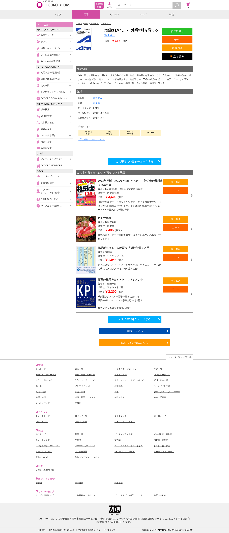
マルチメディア (43, 403)
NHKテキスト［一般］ (164, 451)
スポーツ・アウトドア (85, 446)
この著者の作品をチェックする (134, 161)
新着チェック (47, 35)
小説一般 (158, 369)
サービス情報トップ (45, 495)
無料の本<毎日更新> (51, 79)
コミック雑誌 (81, 451)
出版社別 (79, 482)
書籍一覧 (79, 369)
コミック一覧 (81, 416)
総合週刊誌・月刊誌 (163, 434)
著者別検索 (46, 116)
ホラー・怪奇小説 (44, 380)
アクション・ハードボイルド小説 (129, 380)
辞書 (116, 392)
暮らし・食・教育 (162, 446)
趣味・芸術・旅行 (44, 451)
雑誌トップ (41, 434)
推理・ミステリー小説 (46, 374)
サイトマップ (109, 530)
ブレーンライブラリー (52, 159)
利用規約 (41, 530)
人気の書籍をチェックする (135, 319)
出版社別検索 (47, 122)
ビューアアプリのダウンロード (128, 495)
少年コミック (120, 416)
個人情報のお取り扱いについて (62, 530)
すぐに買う (177, 31)
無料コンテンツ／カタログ (87, 457)
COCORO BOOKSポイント (54, 98)
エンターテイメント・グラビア (128, 446)
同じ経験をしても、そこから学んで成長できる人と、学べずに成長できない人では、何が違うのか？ (129, 267)
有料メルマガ (42, 457)
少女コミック (42, 421)
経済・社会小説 (161, 380)
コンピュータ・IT (162, 374)
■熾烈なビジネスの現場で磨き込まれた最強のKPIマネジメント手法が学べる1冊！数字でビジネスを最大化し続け (120, 302)
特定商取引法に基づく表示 (89, 530)
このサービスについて (52, 176)
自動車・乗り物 (161, 440)
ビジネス (114, 14)
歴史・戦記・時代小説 (85, 374)
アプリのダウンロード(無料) (50, 191)
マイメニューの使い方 (52, 206)
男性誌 (78, 440)
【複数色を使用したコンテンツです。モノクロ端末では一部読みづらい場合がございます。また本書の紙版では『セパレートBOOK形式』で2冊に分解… (129, 206)
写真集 (78, 403)
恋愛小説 (118, 386)
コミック (143, 14)
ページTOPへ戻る (178, 357)
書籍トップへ (135, 330)
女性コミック (81, 421)
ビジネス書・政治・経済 (125, 369)
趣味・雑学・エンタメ (85, 397)
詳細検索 (45, 109)
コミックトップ (43, 416)
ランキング (46, 41)
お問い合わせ (160, 495)
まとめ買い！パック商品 (53, 92)
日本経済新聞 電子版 (45, 470)
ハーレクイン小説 (162, 386)
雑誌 (171, 14)
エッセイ (40, 386)
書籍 (86, 14)
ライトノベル (120, 374)
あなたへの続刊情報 (50, 61)
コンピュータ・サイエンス (48, 446)
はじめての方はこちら (134, 342)
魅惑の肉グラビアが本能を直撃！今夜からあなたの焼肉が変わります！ (129, 237)
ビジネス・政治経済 (123, 434)
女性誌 (117, 440)
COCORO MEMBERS (51, 165)
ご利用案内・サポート (52, 199)
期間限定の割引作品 (50, 72)
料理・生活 (41, 397)
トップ (57, 14)
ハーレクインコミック (124, 421)
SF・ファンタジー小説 (85, 380)
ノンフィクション (83, 386)
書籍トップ (41, 369)
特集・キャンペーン (50, 48)
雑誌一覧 (79, 434)
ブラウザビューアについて (91, 139)
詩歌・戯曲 (119, 397)
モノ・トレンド (43, 440)
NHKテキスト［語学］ (124, 451)
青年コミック (160, 416)
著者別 (39, 482)
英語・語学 (41, 392)
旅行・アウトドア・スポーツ (167, 392)
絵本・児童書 (160, 397)
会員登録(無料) (48, 183)
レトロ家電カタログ (50, 55)
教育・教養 (80, 392)
